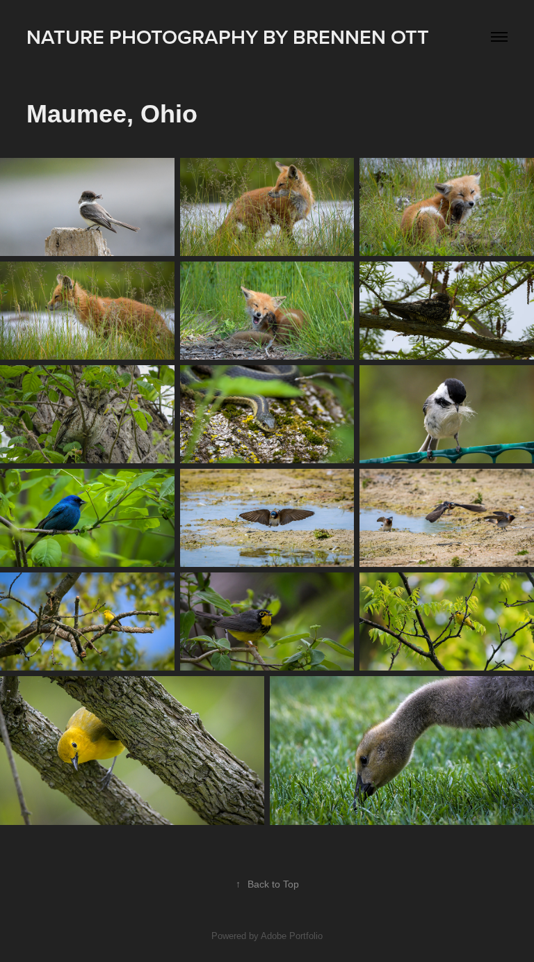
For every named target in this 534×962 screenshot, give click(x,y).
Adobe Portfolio (292, 936)
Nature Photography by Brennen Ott (227, 36)
